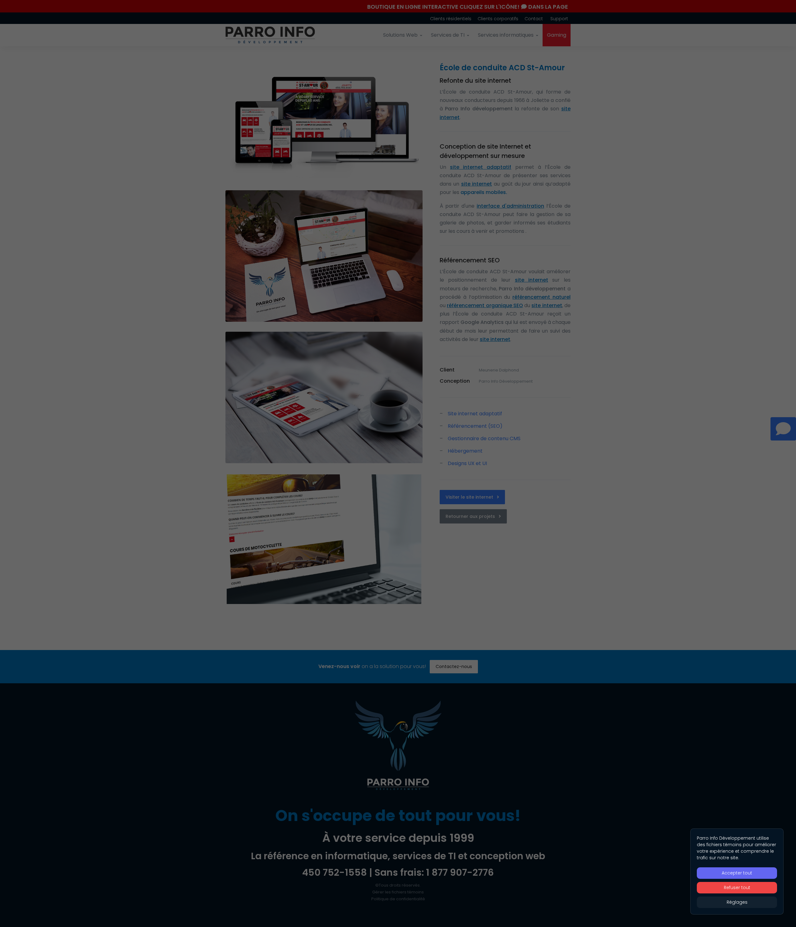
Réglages (737, 902)
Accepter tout (737, 873)
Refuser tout (737, 887)
